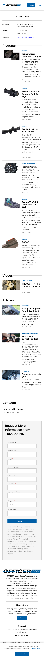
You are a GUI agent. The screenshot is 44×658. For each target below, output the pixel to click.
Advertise (13, 642)
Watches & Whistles (29, 164)
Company (11, 476)
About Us (5, 642)
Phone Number (13, 467)
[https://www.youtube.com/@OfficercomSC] (27, 636)
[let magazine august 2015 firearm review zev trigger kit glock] (11, 375)
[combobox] (22, 504)
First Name (12, 442)
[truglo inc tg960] (11, 243)
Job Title (11, 484)
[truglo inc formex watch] (11, 168)
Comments (11, 510)
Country (11, 501)
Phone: (5, 30)
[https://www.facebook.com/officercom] (16, 636)
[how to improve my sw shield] (11, 310)
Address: (5, 24)
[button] (4, 5)
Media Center (27, 281)
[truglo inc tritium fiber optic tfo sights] (11, 55)
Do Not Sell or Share (23, 642)
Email (10, 459)
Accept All (22, 654)
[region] (22, 650)
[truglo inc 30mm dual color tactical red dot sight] (11, 93)
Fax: (4, 34)
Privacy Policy (35, 642)
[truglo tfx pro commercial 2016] (11, 285)
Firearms (25, 305)
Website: (5, 37)
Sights (24, 51)
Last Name (12, 451)
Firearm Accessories (30, 333)
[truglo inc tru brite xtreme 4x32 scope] (11, 130)
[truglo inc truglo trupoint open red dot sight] (11, 203)
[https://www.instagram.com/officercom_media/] (19, 636)
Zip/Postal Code (13, 492)
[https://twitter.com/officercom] (24, 636)
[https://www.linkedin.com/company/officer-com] (22, 636)
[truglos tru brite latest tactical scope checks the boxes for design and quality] (11, 337)
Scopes (25, 126)
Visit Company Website (25, 37)
